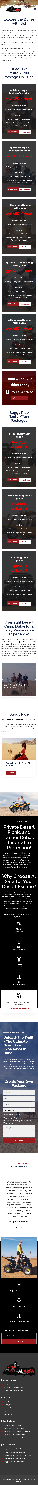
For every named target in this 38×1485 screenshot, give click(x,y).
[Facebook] (15, 2)
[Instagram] (18, 2)
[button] (35, 9)
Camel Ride (9, 1118)
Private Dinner (28, 1121)
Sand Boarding (10, 1123)
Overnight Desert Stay (12, 1121)
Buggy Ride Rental (9, 1445)
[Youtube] (21, 2)
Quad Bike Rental (9, 1421)
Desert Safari (19, 1118)
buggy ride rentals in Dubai (17, 719)
